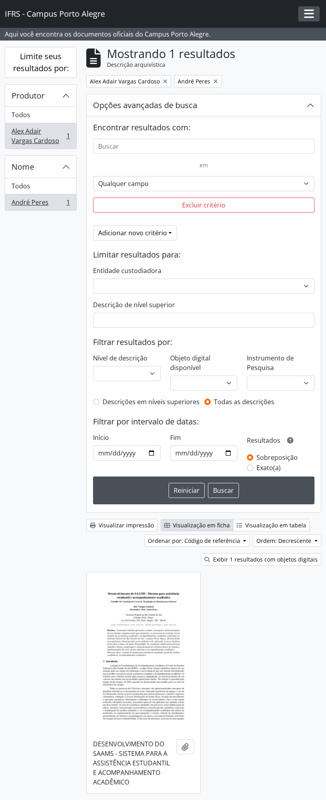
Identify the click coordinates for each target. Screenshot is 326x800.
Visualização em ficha (200, 525)
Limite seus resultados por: (41, 62)
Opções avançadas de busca (145, 105)
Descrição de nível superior (134, 304)
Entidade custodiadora (127, 270)
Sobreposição (277, 457)
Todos (21, 114)
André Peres (40, 204)
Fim (175, 437)
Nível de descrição (120, 358)
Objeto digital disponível (190, 363)
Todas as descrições (244, 401)
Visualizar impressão (125, 525)
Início (101, 437)
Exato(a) (268, 467)
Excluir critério (203, 205)
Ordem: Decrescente (284, 540)
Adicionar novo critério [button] (132, 233)
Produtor (28, 95)
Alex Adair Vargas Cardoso (40, 136)
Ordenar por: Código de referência (195, 540)
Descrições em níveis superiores (151, 401)
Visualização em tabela (275, 525)
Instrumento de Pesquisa (270, 363)
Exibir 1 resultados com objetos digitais (265, 559)
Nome (23, 166)
